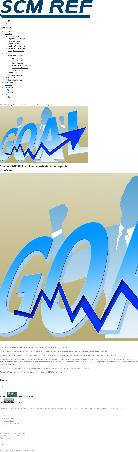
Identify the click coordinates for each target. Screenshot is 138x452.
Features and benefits (20, 68)
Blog (7, 90)
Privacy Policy (9, 418)
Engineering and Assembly (17, 39)
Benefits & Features (12, 44)
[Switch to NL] (9, 23)
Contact (8, 97)
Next (2, 402)
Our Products (17, 58)
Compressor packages (16, 75)
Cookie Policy (9, 421)
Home (7, 31)
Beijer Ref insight (14, 41)
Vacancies (9, 87)
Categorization (17, 63)
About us (8, 34)
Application (9, 82)
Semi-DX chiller (13, 73)
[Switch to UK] (9, 21)
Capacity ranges (18, 70)
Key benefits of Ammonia (17, 48)
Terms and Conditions (11, 423)
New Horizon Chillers (15, 56)
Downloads (9, 92)
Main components (18, 61)
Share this (3, 380)
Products (8, 53)
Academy (8, 85)
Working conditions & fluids (22, 65)
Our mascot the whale (25, 396)
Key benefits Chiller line (16, 46)
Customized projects (15, 80)
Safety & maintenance (16, 51)
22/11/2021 (8, 170)
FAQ (6, 94)
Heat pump (12, 78)
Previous (3, 396)
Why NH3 (17, 402)
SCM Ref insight (13, 36)
